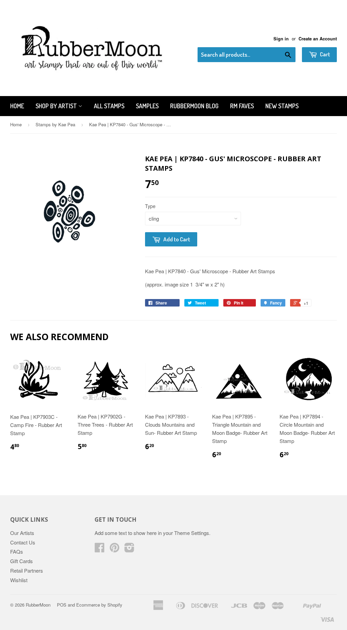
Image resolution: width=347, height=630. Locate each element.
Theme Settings (191, 532)
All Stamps (109, 106)
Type (150, 206)
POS (61, 604)
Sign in (281, 39)
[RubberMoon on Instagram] (129, 549)
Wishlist (18, 579)
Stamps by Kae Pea (55, 124)
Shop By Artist (57, 106)
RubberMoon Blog (194, 106)
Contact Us (22, 542)
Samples (147, 106)
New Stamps (282, 106)
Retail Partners (26, 570)
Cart (324, 54)
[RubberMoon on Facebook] (100, 549)
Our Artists (22, 532)
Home (17, 106)
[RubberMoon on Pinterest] (114, 549)
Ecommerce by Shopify (99, 604)
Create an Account (318, 39)
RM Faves (242, 106)
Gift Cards (21, 560)
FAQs (16, 551)
